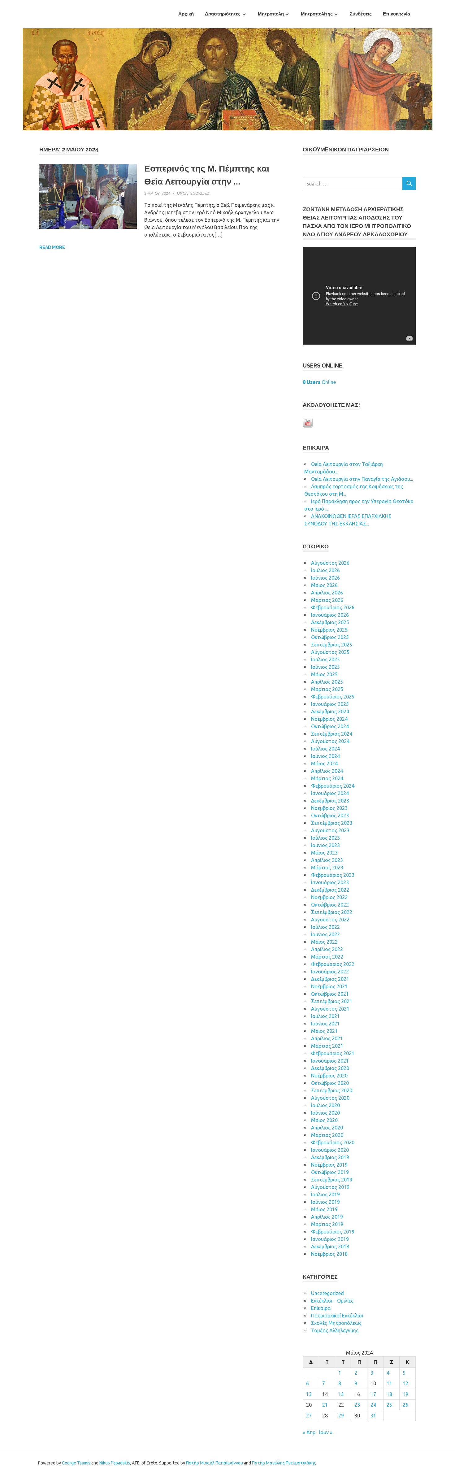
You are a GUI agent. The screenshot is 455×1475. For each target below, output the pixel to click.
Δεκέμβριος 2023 (330, 800)
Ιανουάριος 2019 (330, 1239)
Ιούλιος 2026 (325, 570)
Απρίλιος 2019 (327, 1217)
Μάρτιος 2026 (327, 600)
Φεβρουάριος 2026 (332, 607)
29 (341, 1415)
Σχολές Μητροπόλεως (336, 1323)
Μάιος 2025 (324, 674)
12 (405, 1383)
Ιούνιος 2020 (325, 1113)
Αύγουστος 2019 (330, 1187)
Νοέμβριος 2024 (329, 719)
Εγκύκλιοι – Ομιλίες (332, 1300)
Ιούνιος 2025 (325, 667)
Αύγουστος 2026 (330, 563)
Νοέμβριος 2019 (329, 1165)
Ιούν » (325, 1432)
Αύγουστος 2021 (330, 1009)
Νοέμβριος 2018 (329, 1254)
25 (389, 1405)
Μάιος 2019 (324, 1209)
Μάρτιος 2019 (327, 1224)
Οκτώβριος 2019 (330, 1172)
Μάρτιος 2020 (327, 1135)
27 (309, 1415)
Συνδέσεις (361, 14)
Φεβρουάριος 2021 (332, 1053)
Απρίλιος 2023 (327, 860)
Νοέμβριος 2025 (329, 630)
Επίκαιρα (321, 1308)
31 (373, 1415)
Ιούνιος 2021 (325, 1023)
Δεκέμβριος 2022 (330, 890)
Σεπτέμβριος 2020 (331, 1090)
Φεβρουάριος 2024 (332, 786)
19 (405, 1394)
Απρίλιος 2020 (327, 1127)
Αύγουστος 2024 (330, 741)
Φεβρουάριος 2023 (332, 875)
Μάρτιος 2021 (327, 1046)
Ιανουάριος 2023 (330, 882)
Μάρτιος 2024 (327, 778)
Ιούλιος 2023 (325, 838)
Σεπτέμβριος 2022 (331, 912)
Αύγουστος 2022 (330, 919)
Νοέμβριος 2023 (329, 808)
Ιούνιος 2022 (325, 934)
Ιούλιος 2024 (325, 748)
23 (357, 1405)
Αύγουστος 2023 (330, 830)
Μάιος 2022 (324, 942)
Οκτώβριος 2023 (330, 815)
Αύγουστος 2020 (330, 1098)
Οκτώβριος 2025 (330, 637)
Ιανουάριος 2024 (330, 793)
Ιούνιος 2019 (325, 1202)
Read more (52, 247)
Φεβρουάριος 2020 (332, 1142)
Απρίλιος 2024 (327, 771)
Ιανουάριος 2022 (330, 971)
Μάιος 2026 (324, 585)
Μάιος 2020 (324, 1120)
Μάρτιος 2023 (327, 867)
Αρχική (186, 14)
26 (405, 1405)
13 (309, 1394)
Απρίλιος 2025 (327, 682)
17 (373, 1394)
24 (373, 1405)
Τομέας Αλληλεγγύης (334, 1330)
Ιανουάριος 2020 (330, 1150)
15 (341, 1394)
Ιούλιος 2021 (325, 1016)
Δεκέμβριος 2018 (330, 1246)
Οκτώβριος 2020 (330, 1083)
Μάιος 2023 (324, 852)
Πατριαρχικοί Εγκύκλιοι (337, 1315)
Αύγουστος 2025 (330, 652)
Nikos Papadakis (114, 1462)
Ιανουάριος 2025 (330, 704)
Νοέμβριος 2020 (329, 1075)
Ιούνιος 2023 (325, 845)
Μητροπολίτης (317, 14)
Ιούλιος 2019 (325, 1194)
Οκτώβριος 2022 (330, 904)
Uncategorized (193, 193)
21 (325, 1405)
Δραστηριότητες (222, 14)
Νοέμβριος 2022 (329, 897)
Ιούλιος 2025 (325, 659)
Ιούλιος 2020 (325, 1105)
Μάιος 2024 (324, 763)
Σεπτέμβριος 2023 (331, 823)
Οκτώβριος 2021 (330, 994)
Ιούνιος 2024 (325, 756)
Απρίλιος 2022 (327, 949)
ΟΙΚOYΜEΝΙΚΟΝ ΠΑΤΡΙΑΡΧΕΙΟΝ (346, 149)
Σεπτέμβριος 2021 (331, 1001)
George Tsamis (76, 1462)
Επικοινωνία (396, 14)
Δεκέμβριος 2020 (330, 1068)
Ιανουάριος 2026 (330, 615)
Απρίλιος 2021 (327, 1038)
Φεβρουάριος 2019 (332, 1231)
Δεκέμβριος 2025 (330, 622)
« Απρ (309, 1432)
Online (319, 382)
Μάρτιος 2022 (327, 956)
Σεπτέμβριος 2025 (331, 644)
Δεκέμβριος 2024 (330, 711)
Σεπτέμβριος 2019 (331, 1179)
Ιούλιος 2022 (325, 927)
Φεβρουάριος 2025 (332, 696)
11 (389, 1383)
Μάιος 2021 (324, 1031)
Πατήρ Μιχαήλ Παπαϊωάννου (214, 1462)
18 (389, 1394)
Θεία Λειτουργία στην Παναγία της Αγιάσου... (362, 479)
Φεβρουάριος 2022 (332, 964)
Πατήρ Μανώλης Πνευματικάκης (284, 1462)
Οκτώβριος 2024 (330, 726)
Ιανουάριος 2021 (330, 1061)
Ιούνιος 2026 (325, 578)
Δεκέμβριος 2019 (330, 1157)
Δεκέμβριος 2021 (330, 979)
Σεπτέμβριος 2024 (331, 734)
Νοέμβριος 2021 (329, 986)
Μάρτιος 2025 (327, 689)
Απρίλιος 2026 (327, 592)
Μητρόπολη (271, 14)
